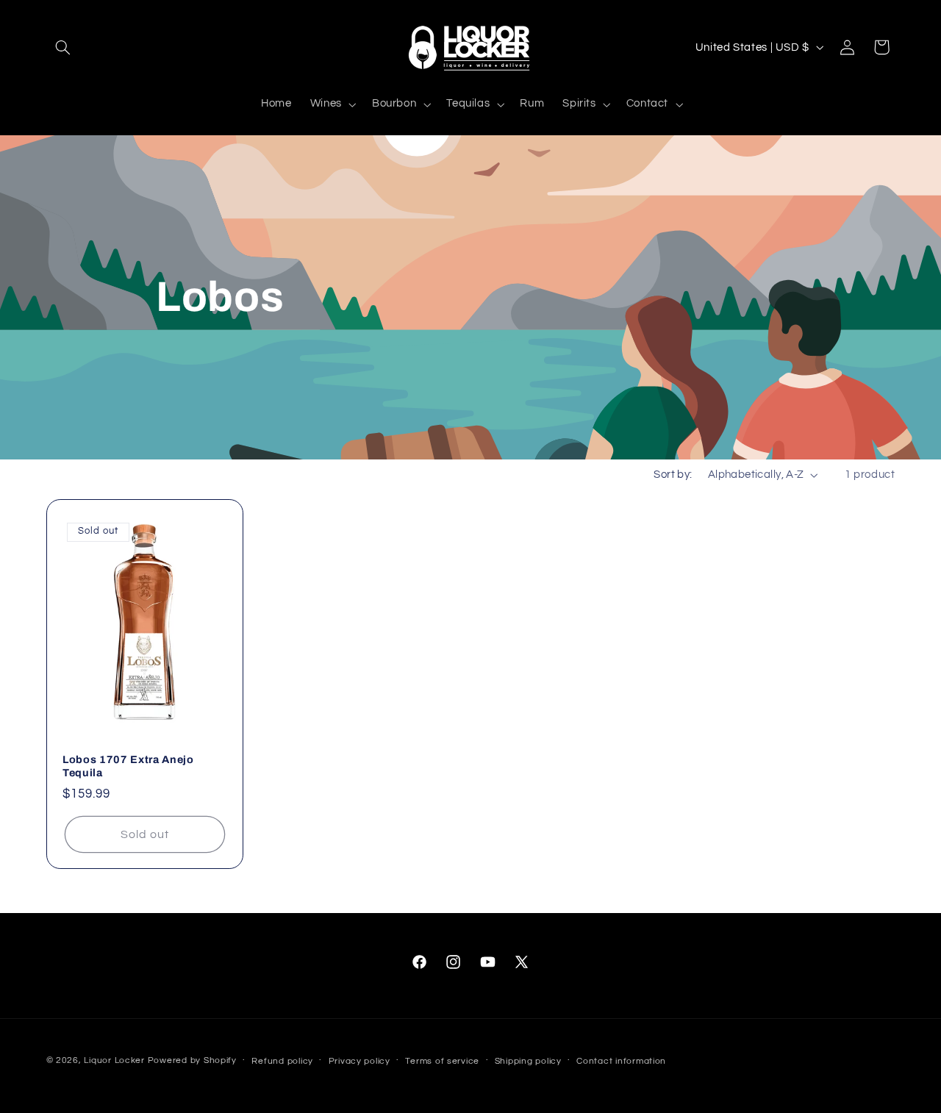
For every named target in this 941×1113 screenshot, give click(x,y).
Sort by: (673, 474)
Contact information (621, 1061)
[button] (63, 47)
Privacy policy (359, 1061)
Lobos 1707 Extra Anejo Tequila (128, 766)
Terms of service (442, 1061)
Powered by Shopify (192, 1060)
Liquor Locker (114, 1060)
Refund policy (282, 1061)
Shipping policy (528, 1061)
